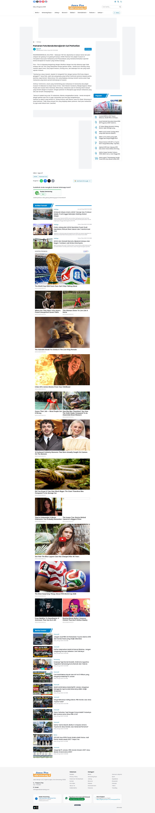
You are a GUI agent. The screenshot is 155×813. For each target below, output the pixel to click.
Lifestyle (114, 783)
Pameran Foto (43, 176)
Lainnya (100, 12)
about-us (72, 785)
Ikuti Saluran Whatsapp (77, 799)
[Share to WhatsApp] (41, 180)
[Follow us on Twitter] (37, 2)
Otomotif (56, 634)
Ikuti (43, 194)
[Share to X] (49, 180)
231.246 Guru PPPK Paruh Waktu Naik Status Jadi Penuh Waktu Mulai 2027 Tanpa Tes (71, 738)
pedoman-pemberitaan (76, 779)
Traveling (114, 788)
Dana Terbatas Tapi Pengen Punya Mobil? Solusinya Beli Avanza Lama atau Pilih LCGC (72, 713)
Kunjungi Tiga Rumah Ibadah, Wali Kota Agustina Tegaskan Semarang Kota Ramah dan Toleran (71, 663)
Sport (113, 776)
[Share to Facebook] (45, 180)
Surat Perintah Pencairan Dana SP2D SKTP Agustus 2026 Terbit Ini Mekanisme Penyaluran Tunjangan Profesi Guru (109, 123)
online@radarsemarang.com (41, 789)
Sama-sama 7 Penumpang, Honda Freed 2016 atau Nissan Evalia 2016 (109, 158)
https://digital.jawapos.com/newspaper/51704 (108, 799)
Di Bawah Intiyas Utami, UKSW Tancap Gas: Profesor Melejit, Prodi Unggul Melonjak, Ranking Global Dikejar (72, 214)
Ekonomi (64, 12)
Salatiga (38, 42)
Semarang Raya (46, 12)
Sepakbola (115, 779)
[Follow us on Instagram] (40, 2)
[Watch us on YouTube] (43, 2)
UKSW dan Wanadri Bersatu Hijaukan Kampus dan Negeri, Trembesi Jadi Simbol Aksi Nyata (72, 242)
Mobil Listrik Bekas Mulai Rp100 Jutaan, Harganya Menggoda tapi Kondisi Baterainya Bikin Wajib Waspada (71, 689)
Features (91, 12)
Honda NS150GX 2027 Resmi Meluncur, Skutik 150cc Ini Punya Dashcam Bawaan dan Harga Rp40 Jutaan (109, 118)
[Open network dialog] (115, 1)
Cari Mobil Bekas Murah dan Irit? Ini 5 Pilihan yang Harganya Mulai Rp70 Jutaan (71, 675)
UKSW (35, 176)
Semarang (57, 659)
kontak (72, 781)
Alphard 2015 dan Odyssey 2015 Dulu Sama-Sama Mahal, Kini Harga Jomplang (109, 148)
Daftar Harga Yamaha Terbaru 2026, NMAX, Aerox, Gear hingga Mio (109, 153)
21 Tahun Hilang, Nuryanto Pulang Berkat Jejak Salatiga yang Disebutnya (109, 128)
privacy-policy (74, 776)
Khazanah (115, 781)
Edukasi (72, 12)
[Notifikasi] (118, 1)
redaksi (72, 774)
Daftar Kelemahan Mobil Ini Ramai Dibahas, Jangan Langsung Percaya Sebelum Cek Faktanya (72, 650)
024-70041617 (37, 785)
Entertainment (82, 12)
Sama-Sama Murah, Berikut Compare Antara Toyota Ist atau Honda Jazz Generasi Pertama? (71, 726)
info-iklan (72, 783)
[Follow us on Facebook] (34, 2)
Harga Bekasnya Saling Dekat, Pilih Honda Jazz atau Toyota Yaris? (72, 701)
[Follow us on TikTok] (46, 2)
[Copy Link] (53, 180)
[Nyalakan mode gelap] (121, 1)
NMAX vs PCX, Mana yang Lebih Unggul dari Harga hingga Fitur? (108, 137)
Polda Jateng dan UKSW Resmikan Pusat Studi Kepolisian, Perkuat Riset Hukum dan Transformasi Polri (72, 229)
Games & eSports (117, 774)
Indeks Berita (73, 788)
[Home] (33, 41)
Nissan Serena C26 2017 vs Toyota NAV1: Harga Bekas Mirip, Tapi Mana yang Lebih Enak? (109, 143)
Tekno (113, 785)
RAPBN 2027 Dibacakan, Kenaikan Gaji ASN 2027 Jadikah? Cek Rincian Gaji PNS (107, 110)
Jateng (56, 12)
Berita (37, 12)
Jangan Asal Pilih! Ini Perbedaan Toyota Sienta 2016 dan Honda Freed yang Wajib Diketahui (72, 638)
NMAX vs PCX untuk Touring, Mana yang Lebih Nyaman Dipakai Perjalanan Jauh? (109, 133)
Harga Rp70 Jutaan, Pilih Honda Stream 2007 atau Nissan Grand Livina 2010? (72, 751)
